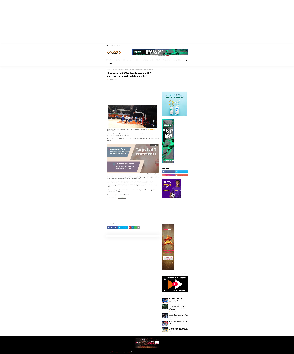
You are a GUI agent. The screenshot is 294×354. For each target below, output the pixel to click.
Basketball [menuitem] (109, 60)
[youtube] (181, 175)
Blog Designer (117, 352)
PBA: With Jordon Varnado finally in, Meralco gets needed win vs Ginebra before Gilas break (178, 315)
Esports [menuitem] (138, 60)
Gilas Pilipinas (119, 224)
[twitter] (181, 171)
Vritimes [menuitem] (109, 63)
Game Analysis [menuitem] (176, 60)
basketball (112, 224)
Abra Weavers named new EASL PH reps (178, 322)
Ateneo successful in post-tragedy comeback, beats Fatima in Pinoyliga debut (178, 329)
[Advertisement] (133, 93)
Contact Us (118, 45)
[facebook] (168, 171)
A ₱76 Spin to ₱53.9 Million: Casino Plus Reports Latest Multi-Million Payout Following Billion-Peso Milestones (177, 307)
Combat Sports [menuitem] (154, 60)
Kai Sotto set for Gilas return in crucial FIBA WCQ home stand (177, 299)
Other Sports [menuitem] (166, 60)
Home (107, 45)
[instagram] (168, 175)
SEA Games (113, 69)
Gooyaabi (130, 352)
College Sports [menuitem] (120, 60)
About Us (112, 45)
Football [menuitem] (145, 60)
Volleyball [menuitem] (131, 60)
